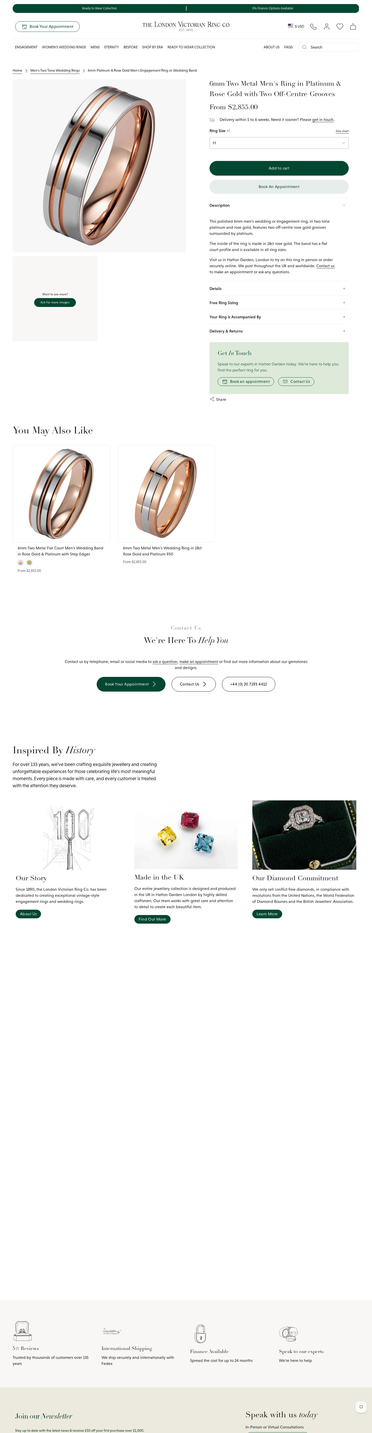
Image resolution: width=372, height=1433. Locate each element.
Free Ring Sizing (224, 302)
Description (220, 205)
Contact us (325, 266)
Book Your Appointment (51, 26)
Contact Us (300, 381)
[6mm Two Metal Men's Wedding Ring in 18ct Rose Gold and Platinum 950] (166, 494)
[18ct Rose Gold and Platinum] (20, 562)
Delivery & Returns (226, 331)
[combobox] (333, 47)
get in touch (323, 119)
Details (215, 288)
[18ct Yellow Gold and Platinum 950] (29, 562)
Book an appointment (250, 381)
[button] (26, 47)
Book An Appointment (279, 186)
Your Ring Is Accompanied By (235, 317)
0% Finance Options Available (272, 8)
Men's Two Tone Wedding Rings (55, 70)
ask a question (165, 661)
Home (17, 70)
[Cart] (353, 27)
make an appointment (198, 661)
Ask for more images (55, 302)
